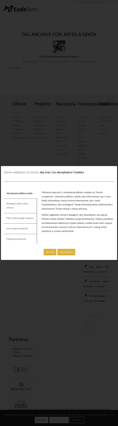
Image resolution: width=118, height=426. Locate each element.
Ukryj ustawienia (66, 252)
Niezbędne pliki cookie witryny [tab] (17, 206)
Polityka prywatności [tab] (16, 239)
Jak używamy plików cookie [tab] (19, 193)
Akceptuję (50, 252)
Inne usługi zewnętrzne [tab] (17, 229)
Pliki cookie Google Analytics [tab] (20, 218)
